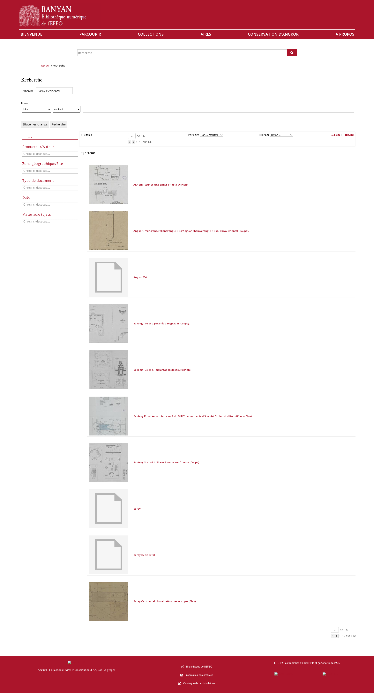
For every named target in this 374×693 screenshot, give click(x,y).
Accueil (45, 65)
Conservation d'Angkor (273, 34)
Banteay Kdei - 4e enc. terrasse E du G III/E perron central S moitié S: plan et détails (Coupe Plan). (192, 416)
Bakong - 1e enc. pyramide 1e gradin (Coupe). (161, 323)
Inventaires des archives (199, 675)
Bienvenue (31, 34)
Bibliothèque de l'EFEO (199, 666)
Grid (351, 135)
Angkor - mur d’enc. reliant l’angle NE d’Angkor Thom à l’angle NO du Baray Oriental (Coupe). (191, 231)
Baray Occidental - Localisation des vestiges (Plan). (164, 601)
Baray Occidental (144, 555)
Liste (336, 135)
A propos (109, 669)
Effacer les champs (35, 124)
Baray (137, 508)
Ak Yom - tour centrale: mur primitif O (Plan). (160, 184)
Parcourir (90, 34)
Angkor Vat (140, 277)
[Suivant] (133, 142)
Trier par (264, 135)
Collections (151, 34)
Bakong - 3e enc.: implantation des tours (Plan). (162, 369)
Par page (193, 135)
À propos (345, 34)
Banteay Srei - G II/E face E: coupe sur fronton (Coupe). (166, 462)
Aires (206, 34)
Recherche (27, 91)
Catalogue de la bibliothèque (199, 683)
